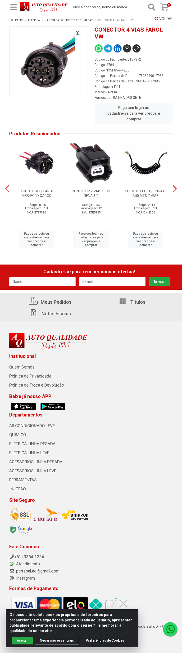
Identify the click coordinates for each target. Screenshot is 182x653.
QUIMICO (17, 434)
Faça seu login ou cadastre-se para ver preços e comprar (133, 113)
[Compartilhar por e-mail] (127, 48)
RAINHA (111, 92)
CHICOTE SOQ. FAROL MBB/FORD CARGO (36, 193)
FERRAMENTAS (23, 480)
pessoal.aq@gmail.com (37, 571)
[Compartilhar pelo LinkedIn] (118, 48)
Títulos (137, 302)
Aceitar (22, 640)
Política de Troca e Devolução (36, 385)
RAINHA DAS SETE (127, 97)
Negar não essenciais (57, 640)
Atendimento (27, 564)
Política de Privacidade (30, 376)
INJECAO (17, 489)
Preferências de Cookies (105, 640)
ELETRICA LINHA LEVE (29, 452)
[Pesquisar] (151, 7)
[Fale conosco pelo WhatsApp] (170, 629)
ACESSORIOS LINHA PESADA (35, 461)
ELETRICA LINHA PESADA (32, 443)
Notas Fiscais (55, 314)
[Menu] (13, 7)
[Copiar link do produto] (136, 48)
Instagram (25, 578)
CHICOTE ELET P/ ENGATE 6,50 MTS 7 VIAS (145, 193)
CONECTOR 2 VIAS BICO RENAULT (91, 193)
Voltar (165, 18)
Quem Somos (22, 367)
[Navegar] (7, 189)
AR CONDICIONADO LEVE (32, 425)
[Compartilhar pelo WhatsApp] (99, 48)
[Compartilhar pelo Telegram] (108, 48)
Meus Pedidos (56, 302)
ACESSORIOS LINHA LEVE (32, 470)
